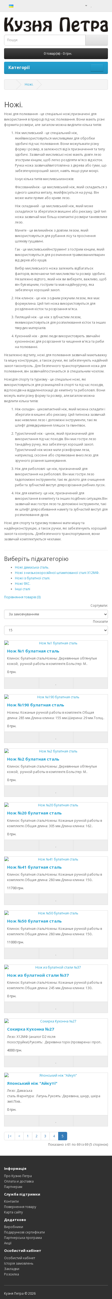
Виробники (13, 1227)
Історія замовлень (18, 1263)
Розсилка (11, 1274)
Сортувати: (99, 605)
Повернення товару (20, 1206)
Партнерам (13, 1186)
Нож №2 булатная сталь (33, 759)
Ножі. (29, 84)
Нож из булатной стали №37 (38, 975)
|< (9, 1136)
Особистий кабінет (19, 1258)
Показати (100, 621)
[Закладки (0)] (91, 5)
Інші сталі (22, 589)
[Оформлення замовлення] (103, 5)
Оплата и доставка (19, 1181)
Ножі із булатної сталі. (32, 578)
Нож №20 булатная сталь (34, 813)
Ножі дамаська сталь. (32, 567)
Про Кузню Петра (18, 1176)
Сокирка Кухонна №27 (30, 1029)
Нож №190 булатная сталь (35, 704)
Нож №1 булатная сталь (33, 651)
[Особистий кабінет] (84, 5)
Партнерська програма (23, 1237)
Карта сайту (13, 1212)
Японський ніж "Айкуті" (32, 1083)
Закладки (11, 1268)
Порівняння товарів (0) (22, 597)
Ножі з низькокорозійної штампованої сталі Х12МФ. (57, 572)
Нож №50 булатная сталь (34, 921)
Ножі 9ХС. (22, 583)
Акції (7, 1243)
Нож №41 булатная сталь (34, 867)
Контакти (11, 1201)
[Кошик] (97, 5)
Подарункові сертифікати (24, 1232)
